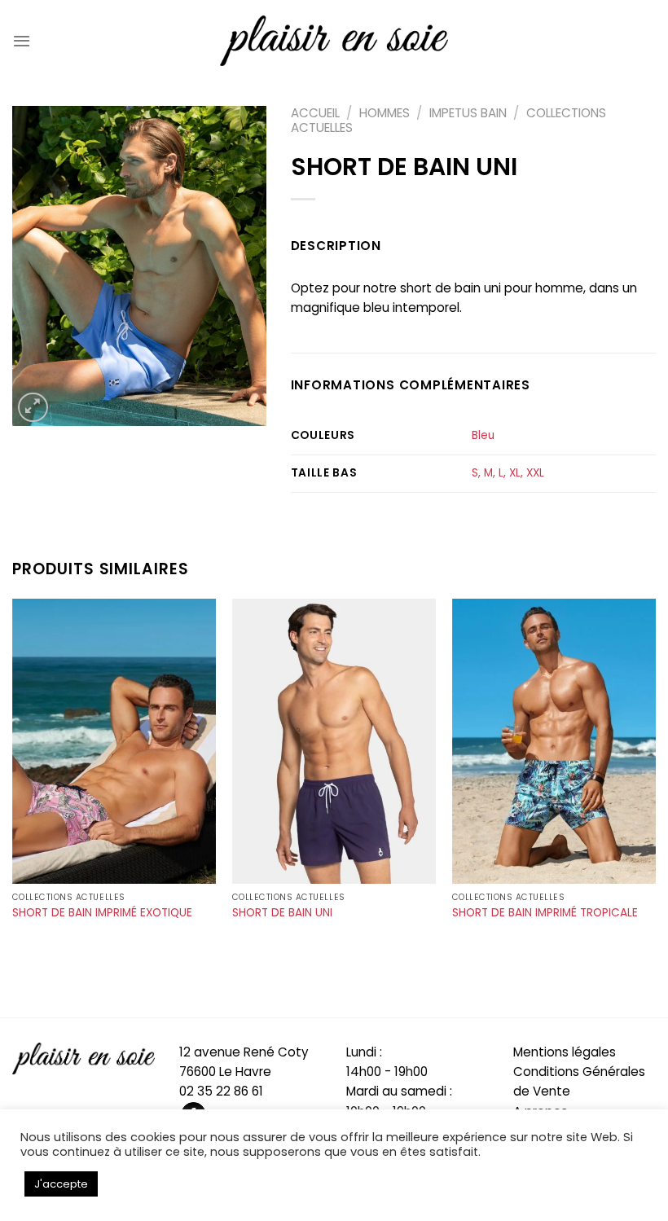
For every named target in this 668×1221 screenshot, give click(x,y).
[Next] (655, 782)
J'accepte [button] (61, 1184)
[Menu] (21, 40)
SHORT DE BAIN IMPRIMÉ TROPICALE (545, 913)
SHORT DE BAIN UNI (282, 913)
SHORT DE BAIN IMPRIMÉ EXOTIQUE (102, 913)
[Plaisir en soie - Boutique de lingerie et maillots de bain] (334, 40)
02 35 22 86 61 (221, 1091)
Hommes (384, 112)
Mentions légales (564, 1052)
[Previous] (13, 782)
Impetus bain (468, 112)
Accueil (315, 112)
